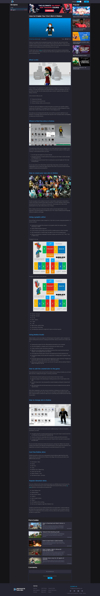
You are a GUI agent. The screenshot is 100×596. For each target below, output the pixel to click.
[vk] (69, 39)
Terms (84, 593)
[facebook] (65, 39)
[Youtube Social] (74, 591)
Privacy (80, 593)
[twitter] (67, 39)
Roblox (40, 50)
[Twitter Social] (70, 591)
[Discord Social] (78, 591)
